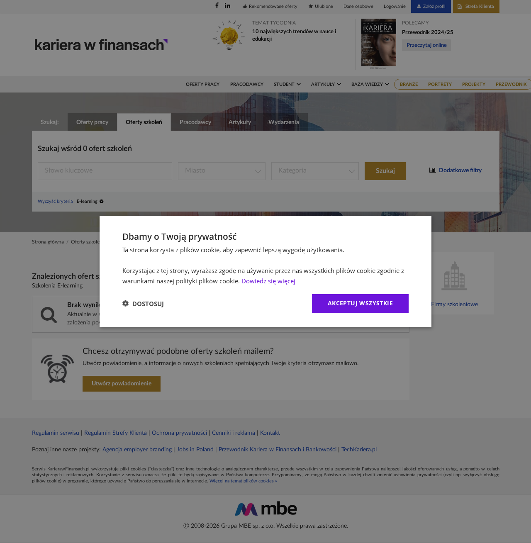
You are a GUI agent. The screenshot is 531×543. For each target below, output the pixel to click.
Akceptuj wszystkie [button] (360, 303)
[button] (143, 303)
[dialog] (265, 271)
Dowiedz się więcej (268, 280)
